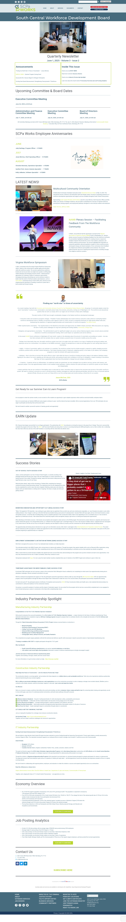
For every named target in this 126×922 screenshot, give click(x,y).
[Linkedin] (25, 863)
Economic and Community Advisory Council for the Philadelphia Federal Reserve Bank (60, 308)
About (52, 8)
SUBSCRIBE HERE (63, 870)
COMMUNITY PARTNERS (47, 903)
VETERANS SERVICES (22, 899)
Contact (80, 8)
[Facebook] (17, 863)
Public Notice (99, 9)
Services (60, 8)
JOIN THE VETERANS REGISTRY (74, 901)
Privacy (56, 913)
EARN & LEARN (20, 74)
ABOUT (17, 897)
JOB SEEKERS (19, 901)
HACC (62, 425)
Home (44, 8)
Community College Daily (85, 327)
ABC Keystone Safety (88, 576)
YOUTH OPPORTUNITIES (47, 899)
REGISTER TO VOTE (69, 894)
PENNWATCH (67, 905)
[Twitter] (21, 863)
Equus (31, 558)
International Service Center (88, 193)
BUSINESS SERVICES (46, 901)
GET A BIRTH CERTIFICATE (72, 899)
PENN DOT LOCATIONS (71, 897)
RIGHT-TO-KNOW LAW (71, 907)
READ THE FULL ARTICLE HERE (61, 207)
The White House (91, 322)
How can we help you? (99, 7)
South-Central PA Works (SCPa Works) (70, 200)
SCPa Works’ (19, 280)
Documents (70, 8)
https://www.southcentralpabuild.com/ (36, 716)
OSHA (63, 582)
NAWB (72, 219)
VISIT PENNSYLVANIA (70, 903)
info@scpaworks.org (92, 902)
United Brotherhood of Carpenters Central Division (89, 527)
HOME (17, 894)
